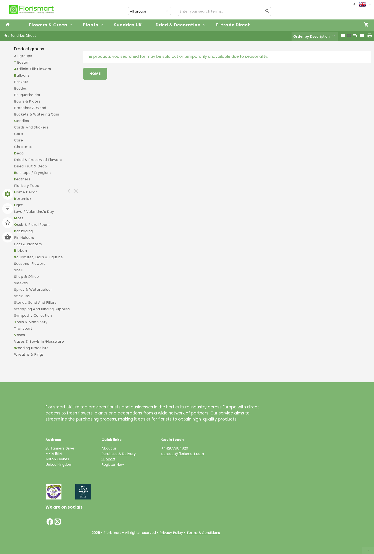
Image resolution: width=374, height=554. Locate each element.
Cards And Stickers (31, 127)
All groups (23, 55)
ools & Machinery (31, 322)
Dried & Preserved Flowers (38, 159)
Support (108, 459)
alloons (21, 75)
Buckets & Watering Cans (37, 114)
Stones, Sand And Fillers (35, 302)
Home (95, 73)
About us (109, 448)
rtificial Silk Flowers (32, 68)
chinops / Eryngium (32, 172)
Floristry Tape (26, 185)
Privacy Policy (171, 532)
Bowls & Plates (27, 101)
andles (21, 120)
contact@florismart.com (182, 453)
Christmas (23, 146)
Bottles (20, 88)
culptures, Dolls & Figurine (38, 257)
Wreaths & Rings (29, 354)
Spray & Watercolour (33, 289)
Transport (23, 328)
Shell (18, 270)
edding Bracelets (31, 347)
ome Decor (25, 192)
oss (18, 218)
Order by (301, 36)
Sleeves (21, 283)
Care (18, 133)
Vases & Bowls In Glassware (39, 341)
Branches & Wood (30, 107)
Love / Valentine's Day (34, 211)
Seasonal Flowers (29, 263)
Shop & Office (26, 276)
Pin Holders (24, 237)
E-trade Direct (233, 25)
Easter (21, 62)
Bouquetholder (27, 94)
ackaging (23, 231)
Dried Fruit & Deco (30, 166)
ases (19, 334)
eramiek (22, 198)
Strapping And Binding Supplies (42, 309)
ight (18, 205)
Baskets (21, 81)
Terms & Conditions (203, 532)
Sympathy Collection (33, 315)
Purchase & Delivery (119, 453)
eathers (22, 179)
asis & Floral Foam (32, 224)
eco (19, 153)
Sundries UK (128, 25)
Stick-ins (22, 296)
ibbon (20, 250)
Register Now (113, 464)
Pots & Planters (28, 244)
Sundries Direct (23, 35)
